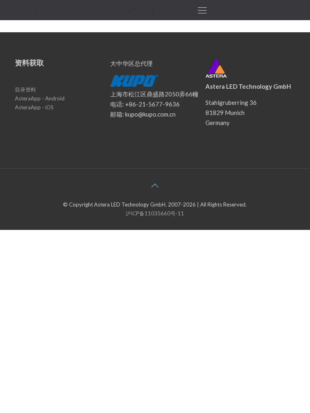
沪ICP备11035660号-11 (155, 213)
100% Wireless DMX (102, 10)
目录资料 (25, 89)
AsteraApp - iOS (34, 107)
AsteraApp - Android (40, 98)
